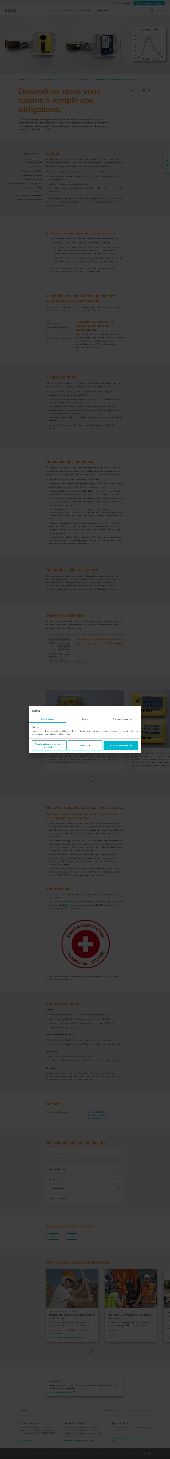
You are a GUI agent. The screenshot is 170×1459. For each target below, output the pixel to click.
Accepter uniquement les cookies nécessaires (49, 745)
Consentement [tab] (47, 719)
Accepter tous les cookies (121, 745)
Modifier (83, 745)
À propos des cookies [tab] (122, 719)
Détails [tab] (85, 719)
